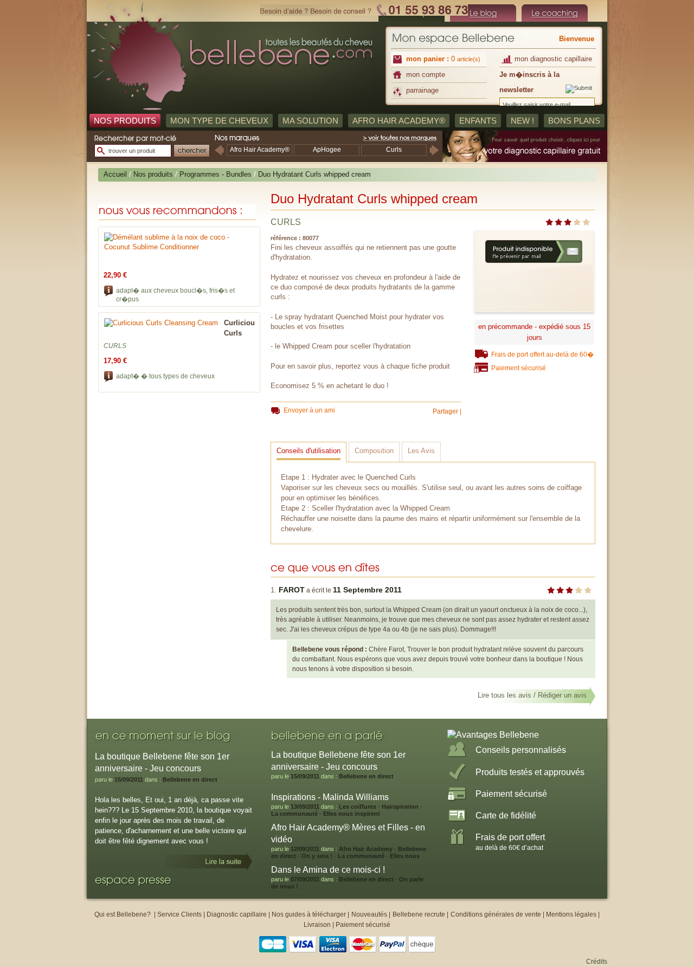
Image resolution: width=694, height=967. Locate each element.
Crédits (596, 961)
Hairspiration (400, 806)
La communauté (294, 813)
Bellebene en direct (190, 779)
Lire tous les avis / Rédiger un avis (532, 695)
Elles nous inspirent (351, 813)
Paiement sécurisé (518, 368)
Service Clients (179, 914)
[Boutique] (483, 13)
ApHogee (327, 149)
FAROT (292, 589)
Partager (445, 411)
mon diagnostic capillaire (553, 59)
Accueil (115, 174)
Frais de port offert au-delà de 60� (542, 354)
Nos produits (153, 174)
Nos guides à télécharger (309, 914)
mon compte (425, 74)
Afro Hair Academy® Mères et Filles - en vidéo (348, 833)
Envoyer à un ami (309, 410)
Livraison (317, 925)
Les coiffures (357, 806)
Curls (394, 149)
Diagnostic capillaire (237, 914)
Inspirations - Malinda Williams (330, 797)
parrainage (422, 90)
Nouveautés (370, 914)
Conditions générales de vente (496, 914)
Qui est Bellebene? (123, 914)
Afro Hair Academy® (260, 149)
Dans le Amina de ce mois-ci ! (328, 869)
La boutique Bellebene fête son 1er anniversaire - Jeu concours (338, 760)
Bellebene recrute (419, 914)
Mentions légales (571, 914)
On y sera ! (317, 856)
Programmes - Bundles (215, 174)
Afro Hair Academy (366, 849)
